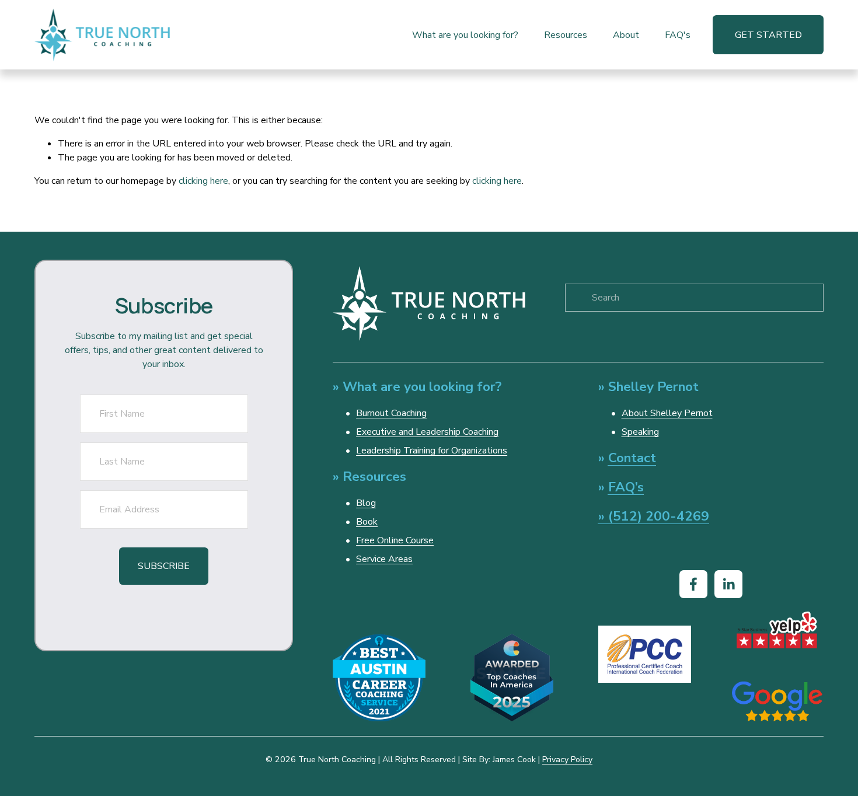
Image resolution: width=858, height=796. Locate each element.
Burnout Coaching (391, 413)
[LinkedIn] (728, 584)
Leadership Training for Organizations (431, 450)
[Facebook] (693, 584)
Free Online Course (395, 540)
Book (367, 521)
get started (768, 35)
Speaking (640, 431)
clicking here (203, 180)
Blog (366, 503)
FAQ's (677, 35)
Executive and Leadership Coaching (427, 431)
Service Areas (384, 559)
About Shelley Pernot (667, 413)
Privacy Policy (567, 759)
